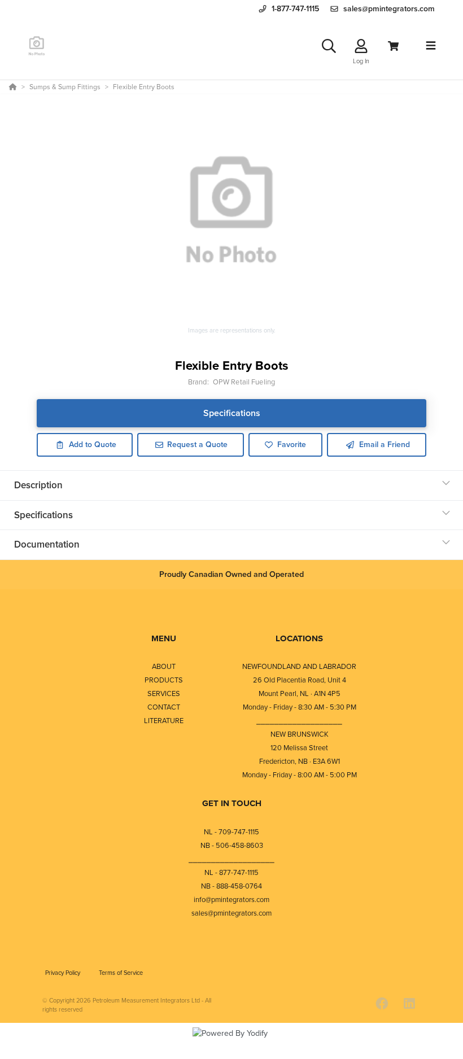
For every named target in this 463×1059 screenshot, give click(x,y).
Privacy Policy (63, 972)
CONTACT (163, 707)
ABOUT (164, 666)
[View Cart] (393, 46)
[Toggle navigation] (431, 46)
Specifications (231, 412)
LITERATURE (164, 720)
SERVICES (163, 693)
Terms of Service (121, 972)
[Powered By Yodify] (231, 1043)
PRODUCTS (164, 680)
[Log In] (361, 46)
